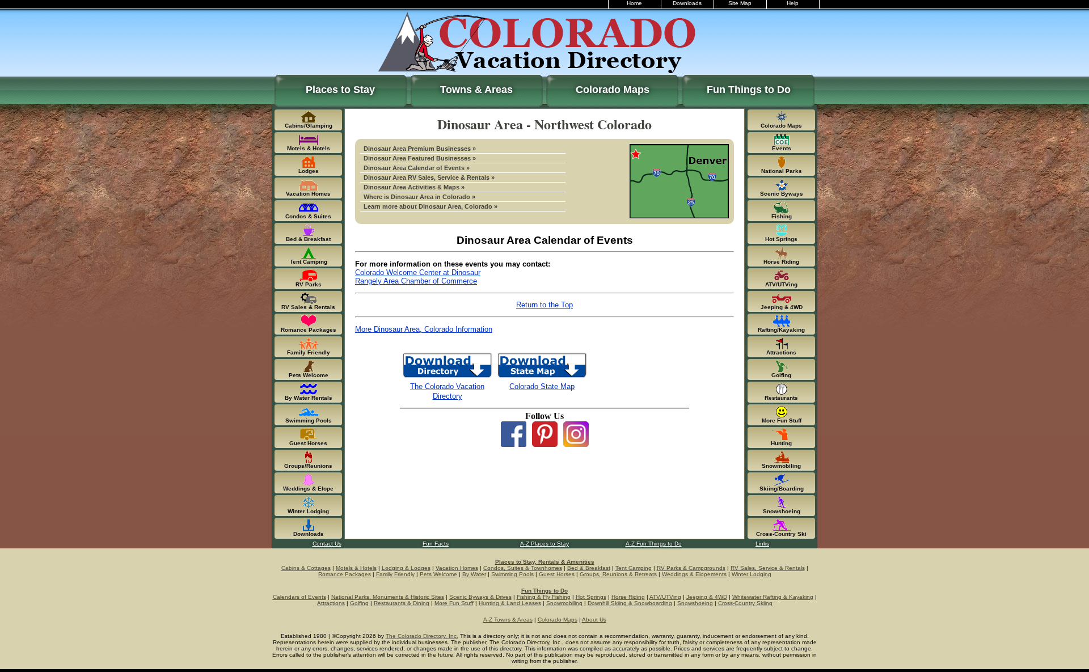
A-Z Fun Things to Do (654, 543)
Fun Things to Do (749, 89)
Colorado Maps (612, 89)
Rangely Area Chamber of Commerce (416, 281)
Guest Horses (557, 574)
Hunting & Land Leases (510, 603)
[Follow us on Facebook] (513, 444)
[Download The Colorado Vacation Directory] (447, 377)
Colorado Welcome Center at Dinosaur (417, 272)
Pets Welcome (438, 574)
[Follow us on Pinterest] (544, 444)
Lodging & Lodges (406, 568)
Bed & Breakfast (588, 568)
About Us (594, 619)
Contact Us (327, 543)
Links (762, 543)
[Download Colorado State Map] (542, 377)
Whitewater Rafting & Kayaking (772, 597)
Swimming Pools (512, 574)
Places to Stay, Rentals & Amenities (544, 562)
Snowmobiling (564, 603)
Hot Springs (591, 597)
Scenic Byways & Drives (480, 597)
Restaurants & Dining (401, 603)
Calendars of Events (299, 597)
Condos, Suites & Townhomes (522, 568)
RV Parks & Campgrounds (691, 568)
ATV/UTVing (665, 597)
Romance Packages (344, 574)
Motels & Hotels (356, 568)
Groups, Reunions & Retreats (618, 574)
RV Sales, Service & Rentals (768, 568)
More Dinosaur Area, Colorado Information (423, 329)
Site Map (740, 3)
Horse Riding (628, 597)
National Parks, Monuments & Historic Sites (387, 597)
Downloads (687, 3)
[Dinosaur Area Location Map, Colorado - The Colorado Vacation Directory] (679, 216)
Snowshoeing (695, 603)
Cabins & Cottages (306, 568)
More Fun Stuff (454, 603)
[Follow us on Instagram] (576, 444)
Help (793, 3)
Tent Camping (633, 568)
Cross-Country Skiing (745, 603)
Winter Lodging (751, 574)
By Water (474, 574)
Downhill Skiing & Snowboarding (630, 603)
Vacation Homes (457, 568)
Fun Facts (436, 543)
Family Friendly (395, 574)
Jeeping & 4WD (706, 597)
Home (634, 3)
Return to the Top (544, 305)
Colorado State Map (542, 386)
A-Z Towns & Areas (508, 619)
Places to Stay (340, 89)
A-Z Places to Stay (544, 543)
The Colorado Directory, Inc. (422, 636)
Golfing (359, 603)
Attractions (331, 603)
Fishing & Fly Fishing (544, 597)
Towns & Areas (476, 89)
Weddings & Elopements (694, 574)
